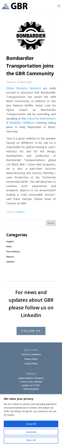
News (9, 246)
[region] (31, 420)
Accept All (31, 423)
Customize (31, 432)
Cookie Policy (31, 363)
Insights (10, 241)
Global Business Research (23, 88)
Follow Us (31, 331)
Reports (10, 256)
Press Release (13, 251)
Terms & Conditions (31, 354)
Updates (20, 211)
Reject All (31, 440)
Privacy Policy (31, 359)
